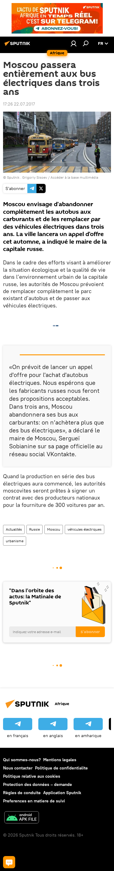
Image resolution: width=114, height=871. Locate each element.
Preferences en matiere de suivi (34, 801)
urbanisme (14, 541)
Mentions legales (59, 759)
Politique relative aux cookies (31, 776)
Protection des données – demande (37, 784)
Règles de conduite (22, 792)
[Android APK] (21, 818)
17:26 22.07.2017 (19, 104)
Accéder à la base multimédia (74, 177)
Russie (34, 529)
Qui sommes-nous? (22, 759)
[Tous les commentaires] (9, 862)
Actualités (14, 529)
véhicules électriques (84, 529)
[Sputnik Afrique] (18, 45)
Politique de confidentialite (61, 768)
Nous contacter (18, 768)
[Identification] (73, 43)
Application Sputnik (62, 792)
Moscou (53, 529)
